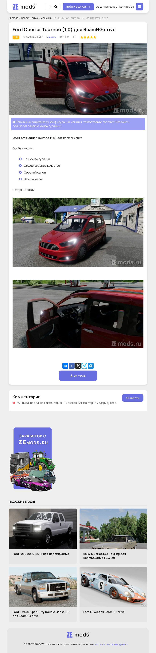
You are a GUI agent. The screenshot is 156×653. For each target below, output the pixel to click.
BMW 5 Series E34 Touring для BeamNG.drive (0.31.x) (104, 556)
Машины (46, 18)
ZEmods (13, 18)
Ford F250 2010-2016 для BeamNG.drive (41, 554)
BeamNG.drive (29, 18)
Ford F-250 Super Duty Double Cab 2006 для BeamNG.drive (41, 614)
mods (27, 6)
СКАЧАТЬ (79, 375)
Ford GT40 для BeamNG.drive (104, 612)
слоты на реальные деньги (110, 644)
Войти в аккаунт (78, 6)
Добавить (133, 398)
